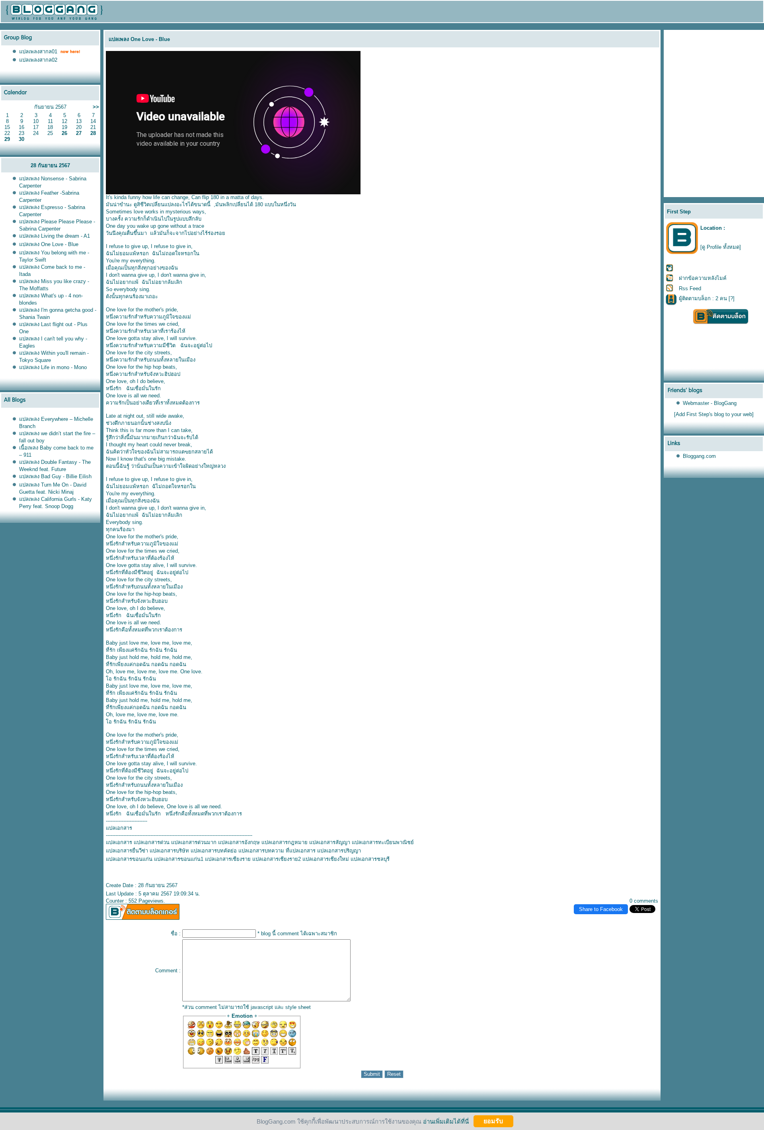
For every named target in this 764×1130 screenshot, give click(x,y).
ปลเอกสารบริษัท (169, 851)
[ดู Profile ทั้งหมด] (720, 247)
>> (96, 107)
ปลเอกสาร (119, 842)
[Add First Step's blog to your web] (714, 414)
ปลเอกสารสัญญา (329, 842)
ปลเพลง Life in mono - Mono (53, 367)
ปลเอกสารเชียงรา (228, 859)
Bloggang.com (699, 456)
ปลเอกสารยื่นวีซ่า (127, 851)
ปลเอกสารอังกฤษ (239, 842)
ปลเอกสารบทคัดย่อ (214, 851)
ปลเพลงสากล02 (38, 60)
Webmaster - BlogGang (710, 403)
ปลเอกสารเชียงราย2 (276, 859)
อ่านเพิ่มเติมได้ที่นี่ (446, 1121)
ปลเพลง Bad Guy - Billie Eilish (55, 476)
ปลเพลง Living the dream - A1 (54, 236)
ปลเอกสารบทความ (261, 851)
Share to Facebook (601, 909)
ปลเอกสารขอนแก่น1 (178, 859)
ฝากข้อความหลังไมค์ (703, 278)
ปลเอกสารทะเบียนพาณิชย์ (383, 842)
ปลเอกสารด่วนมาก (193, 842)
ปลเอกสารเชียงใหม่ (325, 859)
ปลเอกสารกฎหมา (284, 842)
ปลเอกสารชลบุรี (370, 859)
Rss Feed (690, 288)
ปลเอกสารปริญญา (339, 851)
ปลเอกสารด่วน (152, 842)
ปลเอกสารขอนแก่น (129, 859)
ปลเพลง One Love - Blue (48, 244)
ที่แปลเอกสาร (301, 851)
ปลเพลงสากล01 (38, 52)
